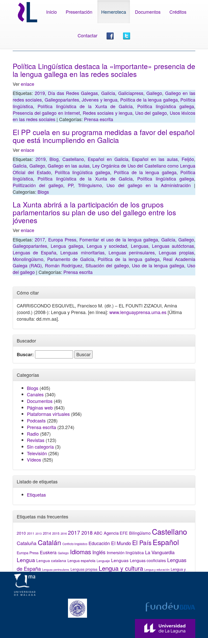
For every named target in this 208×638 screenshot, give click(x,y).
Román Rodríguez (63, 265)
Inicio (51, 11)
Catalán (49, 542)
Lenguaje (103, 561)
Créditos (177, 11)
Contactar (87, 35)
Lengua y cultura (121, 568)
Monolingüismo (28, 259)
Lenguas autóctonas (173, 245)
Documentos (148, 11)
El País (141, 542)
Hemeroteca (113, 11)
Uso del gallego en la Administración (148, 185)
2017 (40, 239)
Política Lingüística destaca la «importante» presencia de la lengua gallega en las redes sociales (104, 70)
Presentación (79, 11)
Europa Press (62, 239)
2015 (55, 533)
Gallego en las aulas (69, 165)
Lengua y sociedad (107, 245)
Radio (33, 433)
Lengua (26, 560)
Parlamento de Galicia (70, 259)
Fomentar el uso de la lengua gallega (118, 239)
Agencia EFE (116, 533)
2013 (39, 533)
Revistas (35, 440)
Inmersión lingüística (125, 552)
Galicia (108, 93)
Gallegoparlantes (62, 99)
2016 (64, 533)
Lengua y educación (156, 569)
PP (70, 185)
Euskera (48, 552)
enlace (27, 83)
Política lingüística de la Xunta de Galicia (85, 106)
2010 (21, 533)
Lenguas (139, 245)
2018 (87, 532)
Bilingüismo (140, 533)
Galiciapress (130, 93)
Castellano (73, 159)
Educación (99, 543)
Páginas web (40, 407)
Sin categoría (40, 446)
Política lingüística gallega (165, 106)
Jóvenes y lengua (99, 99)
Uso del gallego (151, 112)
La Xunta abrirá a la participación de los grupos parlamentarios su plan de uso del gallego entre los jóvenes (94, 212)
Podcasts (36, 420)
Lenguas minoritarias (82, 252)
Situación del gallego (107, 265)
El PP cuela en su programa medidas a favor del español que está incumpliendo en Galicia (104, 136)
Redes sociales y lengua (108, 112)
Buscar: (25, 354)
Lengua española (81, 560)
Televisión (37, 453)
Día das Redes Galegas (73, 93)
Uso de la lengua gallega (158, 265)
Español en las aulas (155, 159)
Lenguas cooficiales (148, 560)
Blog (54, 159)
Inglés (99, 552)
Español (166, 542)
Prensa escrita (98, 119)
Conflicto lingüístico (74, 544)
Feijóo (188, 159)
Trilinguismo (90, 185)
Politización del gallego (38, 185)
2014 (47, 533)
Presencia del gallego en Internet (46, 112)
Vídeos (34, 459)
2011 (30, 533)
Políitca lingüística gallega (82, 172)
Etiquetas (36, 494)
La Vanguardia (160, 552)
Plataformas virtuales (48, 414)
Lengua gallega (67, 245)
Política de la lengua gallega (149, 99)
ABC (98, 533)
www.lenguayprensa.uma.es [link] (137, 312)
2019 (40, 93)
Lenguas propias (176, 252)
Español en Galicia (108, 159)
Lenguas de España (34, 252)
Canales (35, 394)
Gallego (154, 93)
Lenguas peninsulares (132, 252)
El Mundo (121, 542)
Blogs (43, 191)
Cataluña (27, 542)
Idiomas (80, 551)
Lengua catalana (51, 560)
